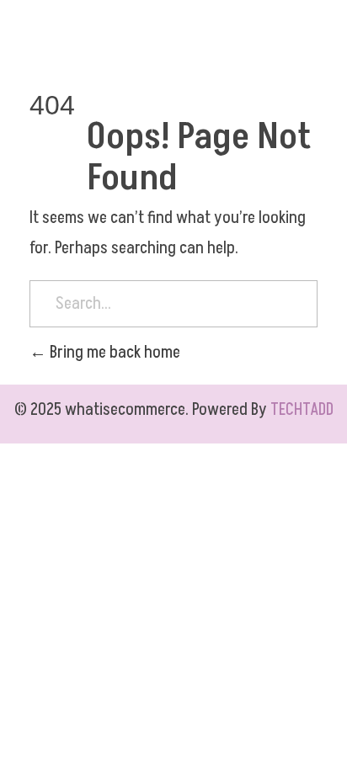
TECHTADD (302, 410)
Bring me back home (113, 352)
